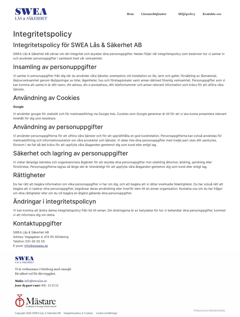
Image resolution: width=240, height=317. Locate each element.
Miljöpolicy (186, 14)
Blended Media (217, 310)
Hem (130, 14)
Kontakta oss (212, 14)
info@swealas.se (36, 246)
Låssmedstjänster (154, 14)
